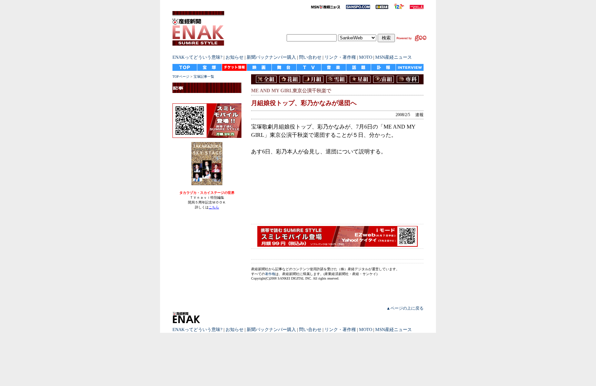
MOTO (365, 57)
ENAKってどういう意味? (197, 57)
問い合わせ (310, 57)
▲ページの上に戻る (405, 308)
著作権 (270, 274)
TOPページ (180, 76)
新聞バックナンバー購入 (271, 57)
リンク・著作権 (340, 57)
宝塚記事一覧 (203, 76)
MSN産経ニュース (393, 57)
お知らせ (235, 57)
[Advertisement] (323, 193)
